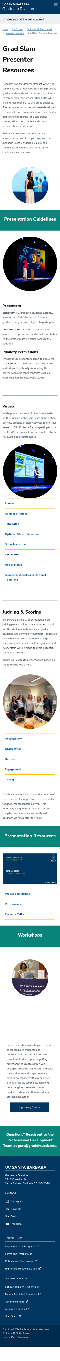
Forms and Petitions (17, 1254)
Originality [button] (11, 554)
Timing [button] (9, 779)
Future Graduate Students (20, 1287)
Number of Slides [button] (16, 514)
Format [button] (9, 503)
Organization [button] (13, 749)
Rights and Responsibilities (21, 1269)
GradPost (10, 1216)
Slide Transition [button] (15, 544)
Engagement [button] (13, 769)
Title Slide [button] (12, 524)
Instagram (17, 1201)
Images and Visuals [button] (17, 894)
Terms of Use (8, 1337)
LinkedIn (16, 1209)
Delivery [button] (10, 759)
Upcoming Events (29, 1107)
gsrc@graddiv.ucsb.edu (37, 1145)
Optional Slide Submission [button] (22, 534)
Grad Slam (11, 1316)
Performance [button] (13, 904)
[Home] (18, 9)
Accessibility (24, 1337)
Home (5, 29)
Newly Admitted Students (21, 1294)
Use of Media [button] (13, 565)
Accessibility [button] (13, 739)
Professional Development (39, 29)
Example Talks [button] (14, 914)
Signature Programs (15, 33)
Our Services (17, 29)
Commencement (14, 1302)
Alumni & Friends (15, 1309)
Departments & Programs (20, 1246)
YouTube (16, 1224)
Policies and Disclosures (19, 1261)
